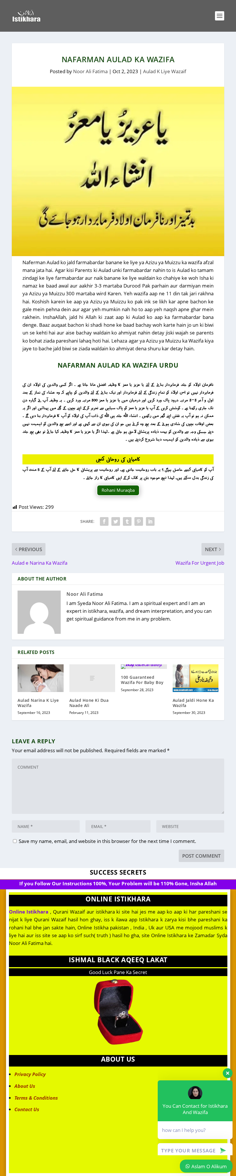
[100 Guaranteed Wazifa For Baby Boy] (144, 666)
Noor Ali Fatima (90, 71)
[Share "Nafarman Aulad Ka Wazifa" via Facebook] (104, 521)
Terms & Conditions (36, 1097)
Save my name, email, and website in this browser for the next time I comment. (107, 841)
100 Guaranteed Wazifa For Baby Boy (142, 679)
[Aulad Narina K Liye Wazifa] (41, 678)
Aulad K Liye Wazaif (164, 71)
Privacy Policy (30, 1074)
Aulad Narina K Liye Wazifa (38, 702)
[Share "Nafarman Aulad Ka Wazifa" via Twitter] (115, 521)
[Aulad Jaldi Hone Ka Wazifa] (196, 678)
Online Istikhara (29, 911)
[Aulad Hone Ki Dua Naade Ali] (92, 678)
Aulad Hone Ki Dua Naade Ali (89, 702)
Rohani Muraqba (118, 490)
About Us (24, 1086)
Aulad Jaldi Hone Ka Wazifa (193, 702)
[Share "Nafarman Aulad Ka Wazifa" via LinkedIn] (150, 521)
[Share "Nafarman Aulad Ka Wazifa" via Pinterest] (138, 521)
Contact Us (26, 1109)
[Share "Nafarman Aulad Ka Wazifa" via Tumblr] (127, 521)
